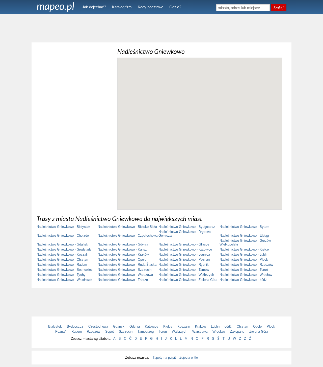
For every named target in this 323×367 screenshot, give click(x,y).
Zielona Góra (258, 331)
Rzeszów (93, 331)
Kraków (200, 326)
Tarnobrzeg (146, 331)
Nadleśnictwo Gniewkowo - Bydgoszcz (186, 227)
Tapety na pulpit (164, 357)
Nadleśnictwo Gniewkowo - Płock (244, 259)
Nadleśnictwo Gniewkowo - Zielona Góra (187, 280)
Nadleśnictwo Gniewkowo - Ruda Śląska (127, 264)
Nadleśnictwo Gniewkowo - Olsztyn (62, 259)
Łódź (228, 326)
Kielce (167, 326)
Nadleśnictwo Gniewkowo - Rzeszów (246, 264)
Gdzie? (175, 7)
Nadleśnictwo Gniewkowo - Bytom (244, 227)
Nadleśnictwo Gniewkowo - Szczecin (124, 270)
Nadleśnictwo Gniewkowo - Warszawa (125, 275)
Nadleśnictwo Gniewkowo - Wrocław (246, 275)
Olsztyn (242, 326)
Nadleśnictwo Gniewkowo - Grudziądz (64, 249)
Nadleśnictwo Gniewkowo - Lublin (244, 254)
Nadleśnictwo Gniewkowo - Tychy (61, 275)
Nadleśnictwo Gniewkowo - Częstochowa (127, 235)
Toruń (163, 331)
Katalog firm (122, 7)
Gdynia (134, 326)
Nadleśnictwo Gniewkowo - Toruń (244, 270)
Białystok (55, 326)
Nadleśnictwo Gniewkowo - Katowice (185, 249)
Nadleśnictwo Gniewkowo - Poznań (184, 259)
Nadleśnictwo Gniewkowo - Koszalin (63, 254)
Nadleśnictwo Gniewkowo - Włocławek (64, 280)
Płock (271, 326)
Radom (76, 331)
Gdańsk (118, 326)
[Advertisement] (161, 27)
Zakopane (237, 331)
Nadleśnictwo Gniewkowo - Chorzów (63, 235)
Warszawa (199, 331)
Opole (257, 326)
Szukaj (279, 7)
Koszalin (183, 326)
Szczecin (125, 331)
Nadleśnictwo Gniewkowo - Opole (122, 259)
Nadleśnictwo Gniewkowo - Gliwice (183, 244)
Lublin (215, 326)
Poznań (60, 331)
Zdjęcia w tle (188, 357)
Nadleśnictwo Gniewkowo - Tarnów (183, 270)
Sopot (109, 331)
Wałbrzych (179, 331)
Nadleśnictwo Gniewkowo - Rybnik (183, 264)
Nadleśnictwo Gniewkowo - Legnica (184, 254)
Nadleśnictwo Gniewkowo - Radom (62, 264)
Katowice (151, 326)
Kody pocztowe (150, 7)
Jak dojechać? (94, 7)
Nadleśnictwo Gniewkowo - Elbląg (244, 235)
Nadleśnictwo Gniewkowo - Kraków (123, 254)
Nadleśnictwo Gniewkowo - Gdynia (123, 244)
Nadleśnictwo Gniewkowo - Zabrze (123, 280)
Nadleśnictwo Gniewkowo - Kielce (244, 249)
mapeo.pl (55, 6)
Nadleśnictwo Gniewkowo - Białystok (63, 227)
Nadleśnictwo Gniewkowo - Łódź (243, 280)
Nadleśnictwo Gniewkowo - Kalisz (122, 249)
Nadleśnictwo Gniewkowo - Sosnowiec (65, 270)
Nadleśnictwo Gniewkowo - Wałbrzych (186, 275)
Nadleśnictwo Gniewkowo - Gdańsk (62, 244)
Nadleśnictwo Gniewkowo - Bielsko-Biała (127, 227)
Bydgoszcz (75, 326)
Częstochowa (98, 326)
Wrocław (218, 331)
